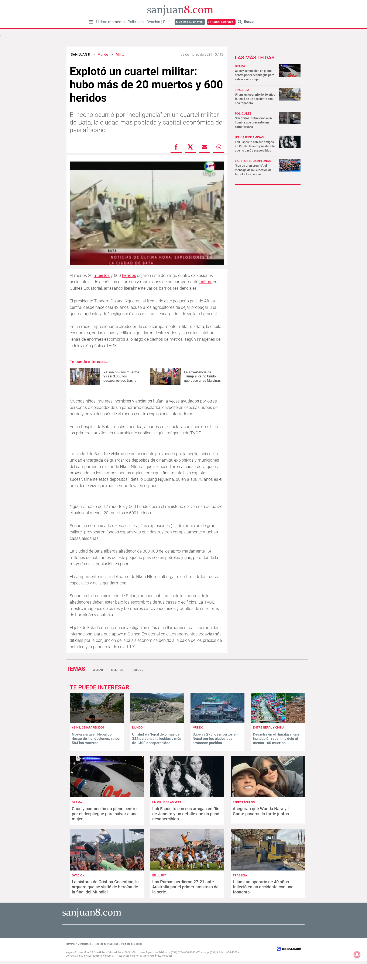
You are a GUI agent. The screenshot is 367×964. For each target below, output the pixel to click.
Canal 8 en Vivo (222, 22)
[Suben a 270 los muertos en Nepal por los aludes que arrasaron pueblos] (217, 722)
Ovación (153, 22)
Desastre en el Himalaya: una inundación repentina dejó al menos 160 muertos (276, 738)
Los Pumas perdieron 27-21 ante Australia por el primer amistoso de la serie (185, 887)
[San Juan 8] (91, 917)
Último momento (110, 22)
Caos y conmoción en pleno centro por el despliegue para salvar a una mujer (254, 75)
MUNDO (137, 727)
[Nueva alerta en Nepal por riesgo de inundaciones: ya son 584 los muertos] (97, 722)
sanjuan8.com (74, 952)
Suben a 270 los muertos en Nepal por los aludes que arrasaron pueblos (215, 738)
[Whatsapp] (218, 146)
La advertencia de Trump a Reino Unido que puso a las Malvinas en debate (202, 378)
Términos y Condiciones (78, 944)
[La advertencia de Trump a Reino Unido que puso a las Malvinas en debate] (165, 376)
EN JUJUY (159, 875)
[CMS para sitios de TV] (274, 949)
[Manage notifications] (357, 954)
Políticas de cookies (132, 944)
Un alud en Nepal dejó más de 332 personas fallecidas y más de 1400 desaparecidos (156, 738)
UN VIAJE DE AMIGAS (249, 137)
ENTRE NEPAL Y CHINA (268, 727)
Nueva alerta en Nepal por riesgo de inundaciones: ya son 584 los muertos (96, 738)
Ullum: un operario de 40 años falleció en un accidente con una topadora (255, 99)
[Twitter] (190, 146)
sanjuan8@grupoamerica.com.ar (95, 955)
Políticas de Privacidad (106, 944)
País (166, 22)
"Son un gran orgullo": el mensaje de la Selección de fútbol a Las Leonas (253, 170)
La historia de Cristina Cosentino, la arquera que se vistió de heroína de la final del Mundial (105, 887)
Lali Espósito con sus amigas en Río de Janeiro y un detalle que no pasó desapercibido (255, 146)
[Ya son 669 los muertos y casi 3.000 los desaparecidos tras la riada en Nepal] (85, 376)
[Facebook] (176, 146)
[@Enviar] (204, 146)
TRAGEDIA (242, 90)
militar (205, 281)
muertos (102, 275)
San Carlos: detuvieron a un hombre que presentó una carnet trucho (253, 122)
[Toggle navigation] (91, 22)
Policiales (136, 22)
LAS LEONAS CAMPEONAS (253, 161)
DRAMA (240, 66)
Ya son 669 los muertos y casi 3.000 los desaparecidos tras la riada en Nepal (121, 378)
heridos (129, 275)
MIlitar (97, 669)
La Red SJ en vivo (191, 22)
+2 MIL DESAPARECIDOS (88, 727)
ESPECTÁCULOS (244, 802)
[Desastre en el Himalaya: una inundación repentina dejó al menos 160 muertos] (278, 722)
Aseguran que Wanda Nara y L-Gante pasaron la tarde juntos (262, 811)
